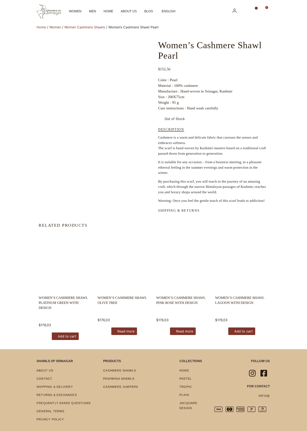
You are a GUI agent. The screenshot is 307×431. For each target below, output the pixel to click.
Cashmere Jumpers (120, 386)
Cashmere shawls (119, 370)
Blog (148, 11)
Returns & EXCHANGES (57, 395)
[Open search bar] (246, 11)
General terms (51, 411)
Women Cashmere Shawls (84, 27)
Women (75, 11)
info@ (264, 395)
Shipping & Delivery (55, 386)
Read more (125, 331)
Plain (184, 395)
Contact (44, 378)
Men (92, 11)
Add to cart (67, 336)
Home (108, 11)
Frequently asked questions (64, 403)
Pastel (185, 378)
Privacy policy (50, 419)
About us (129, 11)
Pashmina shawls (118, 378)
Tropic (185, 386)
